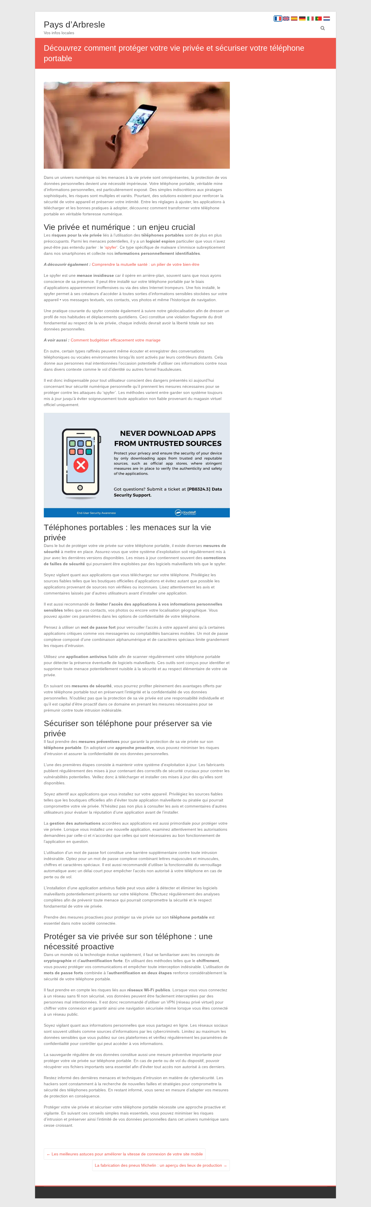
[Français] (277, 18)
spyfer (111, 247)
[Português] (318, 18)
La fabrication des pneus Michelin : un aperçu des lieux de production (161, 1165)
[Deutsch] (302, 18)
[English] (286, 18)
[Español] (294, 18)
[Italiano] (310, 18)
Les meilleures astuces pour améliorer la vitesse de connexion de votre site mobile (124, 1154)
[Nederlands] (326, 18)
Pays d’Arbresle (74, 24)
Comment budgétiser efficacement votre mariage (116, 340)
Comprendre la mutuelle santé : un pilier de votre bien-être (145, 264)
